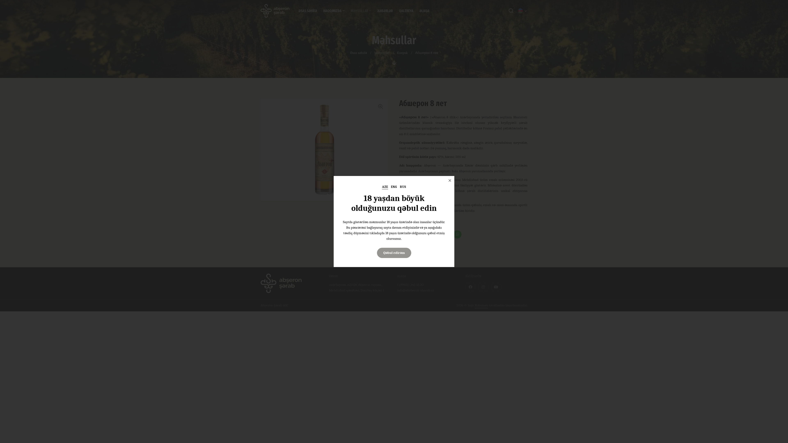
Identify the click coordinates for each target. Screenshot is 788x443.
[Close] (449, 180)
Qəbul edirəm (394, 253)
